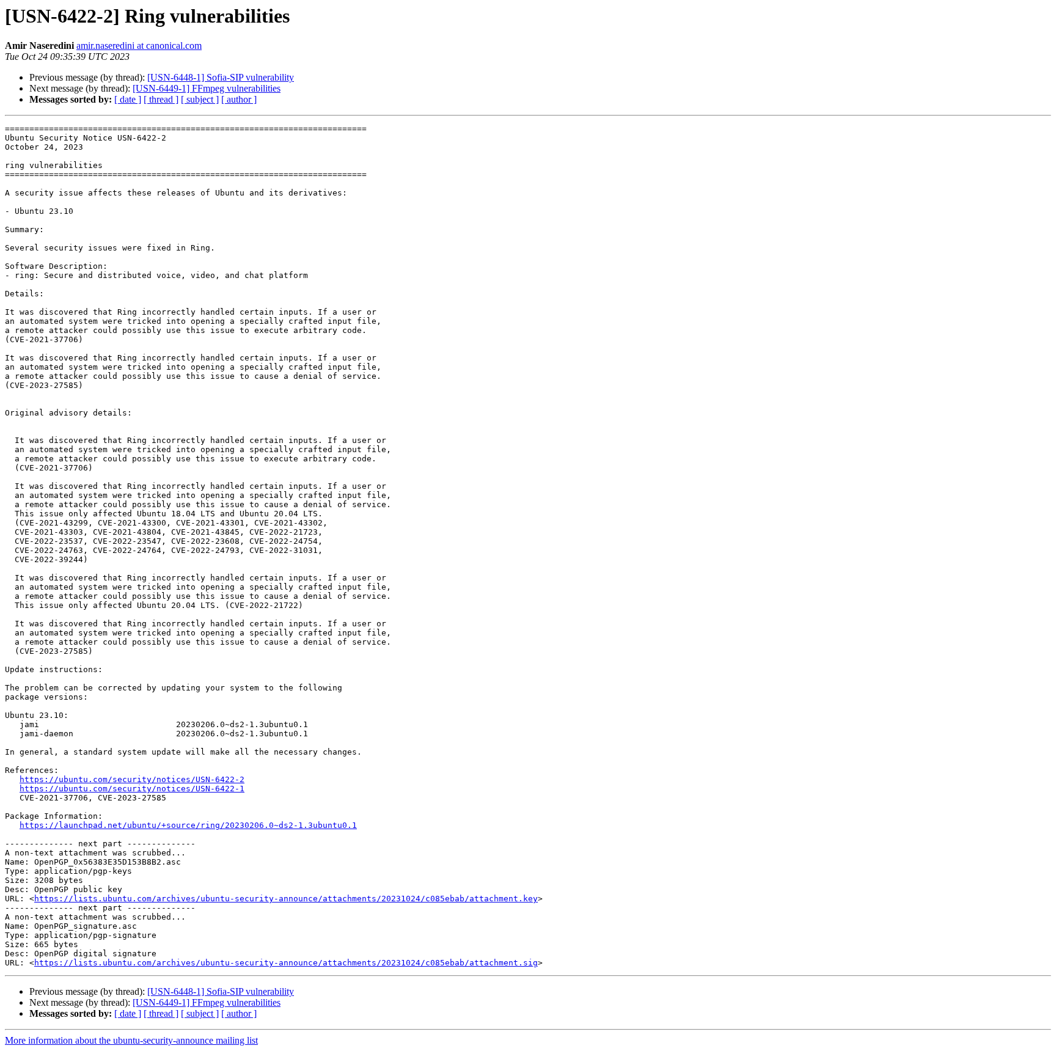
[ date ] (127, 99)
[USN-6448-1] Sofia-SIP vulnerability (220, 77)
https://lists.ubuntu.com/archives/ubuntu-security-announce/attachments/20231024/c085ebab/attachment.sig (286, 962)
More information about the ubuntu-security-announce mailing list (131, 1040)
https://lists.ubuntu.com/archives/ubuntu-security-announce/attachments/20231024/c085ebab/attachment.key (286, 898)
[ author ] (239, 99)
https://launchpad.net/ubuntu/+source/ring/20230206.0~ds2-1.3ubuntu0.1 (188, 825)
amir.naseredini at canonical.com (139, 45)
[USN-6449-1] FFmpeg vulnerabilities (206, 88)
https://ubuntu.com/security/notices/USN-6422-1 (132, 788)
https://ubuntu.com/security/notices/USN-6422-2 (132, 779)
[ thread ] (161, 99)
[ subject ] (200, 99)
